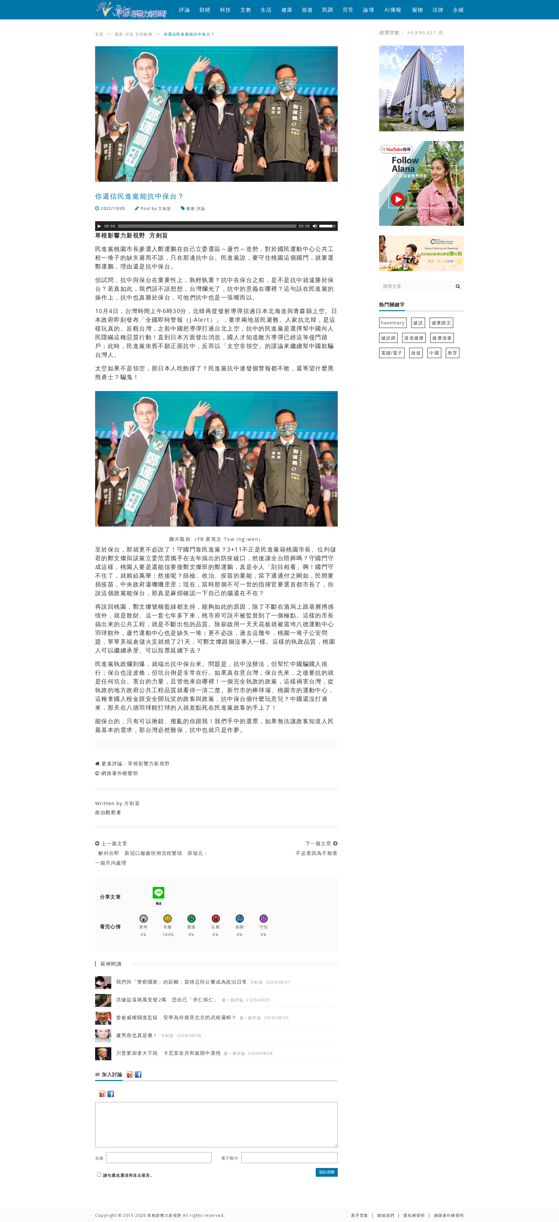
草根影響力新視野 (149, 763)
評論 (184, 9)
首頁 (99, 34)
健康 (286, 9)
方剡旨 (164, 208)
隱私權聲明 (414, 1215)
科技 (225, 9)
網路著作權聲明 (119, 773)
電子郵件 (229, 1158)
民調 (327, 9)
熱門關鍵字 (392, 305)
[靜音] (315, 226)
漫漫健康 (414, 338)
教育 (452, 353)
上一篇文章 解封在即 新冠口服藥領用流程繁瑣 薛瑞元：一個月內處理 (152, 853)
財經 (205, 9)
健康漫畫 (442, 338)
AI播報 (393, 9)
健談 (418, 323)
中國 (434, 353)
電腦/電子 (392, 353)
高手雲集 (359, 1215)
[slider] (328, 225)
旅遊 (307, 9)
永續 (458, 9)
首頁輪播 (143, 34)
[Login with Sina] (130, 1074)
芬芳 (348, 9)
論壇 (368, 9)
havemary (393, 323)
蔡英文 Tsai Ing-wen (232, 539)
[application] (216, 226)
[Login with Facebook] (138, 1074)
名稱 (99, 1158)
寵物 (417, 9)
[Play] (99, 226)
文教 (245, 9)
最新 (119, 34)
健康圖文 (441, 323)
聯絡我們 (385, 1215)
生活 (266, 9)
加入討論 (111, 1074)
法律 (438, 9)
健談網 (388, 338)
